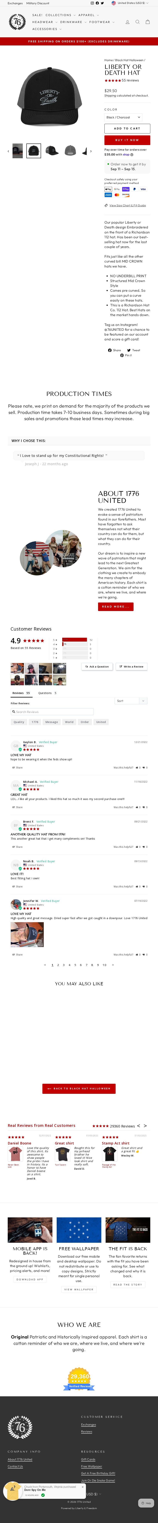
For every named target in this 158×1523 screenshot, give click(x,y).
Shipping (110, 95)
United (101, 722)
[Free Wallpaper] (79, 1230)
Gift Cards (88, 1459)
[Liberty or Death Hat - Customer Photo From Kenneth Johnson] (59, 680)
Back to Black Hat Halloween (82, 1088)
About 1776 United (20, 1459)
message (51, 722)
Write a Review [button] (133, 666)
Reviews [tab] (18, 693)
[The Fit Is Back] (128, 1230)
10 (104, 965)
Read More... (115, 606)
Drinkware (72, 22)
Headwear (43, 22)
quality (19, 722)
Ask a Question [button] (99, 666)
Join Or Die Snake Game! (98, 1480)
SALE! (37, 15)
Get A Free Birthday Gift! (98, 1473)
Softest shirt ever (118, 1143)
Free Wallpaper (91, 1466)
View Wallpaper (79, 1289)
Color (111, 109)
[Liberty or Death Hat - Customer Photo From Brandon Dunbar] (31, 680)
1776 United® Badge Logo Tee (110, 1166)
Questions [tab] (45, 693)
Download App (30, 1279)
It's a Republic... (68, 1143)
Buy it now (127, 140)
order (85, 722)
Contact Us (15, 1466)
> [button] (113, 965)
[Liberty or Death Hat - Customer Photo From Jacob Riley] (17, 680)
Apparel (87, 15)
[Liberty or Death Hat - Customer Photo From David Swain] (45, 680)
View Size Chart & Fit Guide (127, 205)
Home (108, 60)
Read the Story (127, 1284)
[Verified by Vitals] (43, 1495)
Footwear (100, 22)
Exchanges (15, 3)
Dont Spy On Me (35, 1489)
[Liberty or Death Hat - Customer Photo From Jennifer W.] (17, 668)
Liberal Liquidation (13, 1166)
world (69, 722)
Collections (59, 15)
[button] (138, 767)
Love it (14, 1143)
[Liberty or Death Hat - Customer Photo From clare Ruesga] (31, 668)
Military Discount (37, 3)
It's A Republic (62, 1165)
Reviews (86, 1431)
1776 (35, 722)
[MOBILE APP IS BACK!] (30, 1230)
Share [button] (19, 767)
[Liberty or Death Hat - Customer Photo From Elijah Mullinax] (45, 668)
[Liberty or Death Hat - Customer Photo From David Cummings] (59, 668)
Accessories (45, 29)
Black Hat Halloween (129, 60)
